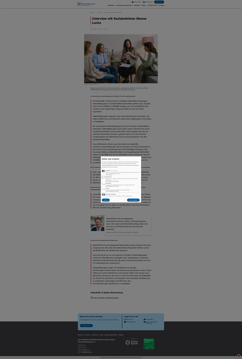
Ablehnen (106, 200)
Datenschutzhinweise (106, 165)
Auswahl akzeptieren (133, 200)
